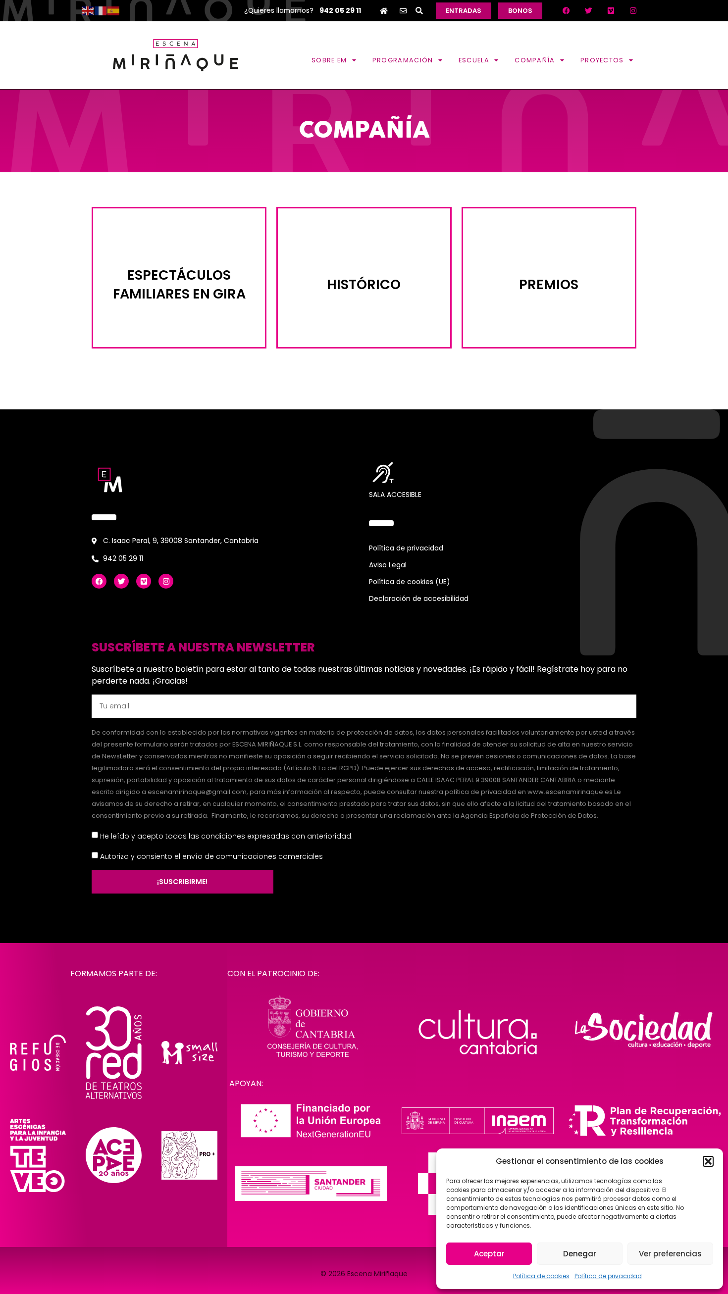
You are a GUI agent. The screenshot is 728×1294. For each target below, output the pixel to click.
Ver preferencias (670, 1253)
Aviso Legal (388, 565)
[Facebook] (566, 10)
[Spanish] (113, 10)
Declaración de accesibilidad (418, 598)
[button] (708, 1161)
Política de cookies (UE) (409, 582)
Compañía (535, 60)
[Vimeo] (610, 10)
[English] (88, 10)
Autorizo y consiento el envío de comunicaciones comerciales (211, 856)
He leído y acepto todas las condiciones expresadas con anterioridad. (226, 836)
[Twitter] (588, 10)
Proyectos (602, 60)
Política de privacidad (608, 1276)
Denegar (579, 1253)
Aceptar (489, 1253)
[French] (101, 10)
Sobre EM (329, 60)
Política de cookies (541, 1276)
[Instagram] (632, 10)
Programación (402, 60)
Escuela (474, 60)
